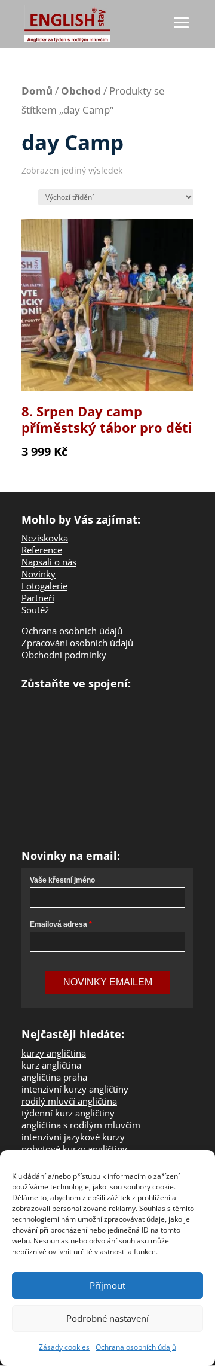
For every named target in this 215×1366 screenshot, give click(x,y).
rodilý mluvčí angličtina (69, 1101)
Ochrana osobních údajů (136, 1347)
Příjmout (107, 1285)
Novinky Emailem (107, 982)
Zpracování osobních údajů (77, 643)
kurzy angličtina (54, 1053)
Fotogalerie (44, 586)
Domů (37, 91)
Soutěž (35, 610)
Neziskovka (45, 538)
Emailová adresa (58, 924)
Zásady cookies (64, 1347)
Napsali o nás (49, 562)
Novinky (39, 574)
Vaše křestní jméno (62, 880)
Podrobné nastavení (107, 1318)
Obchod (81, 91)
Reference (42, 550)
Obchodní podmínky (64, 655)
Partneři (38, 598)
